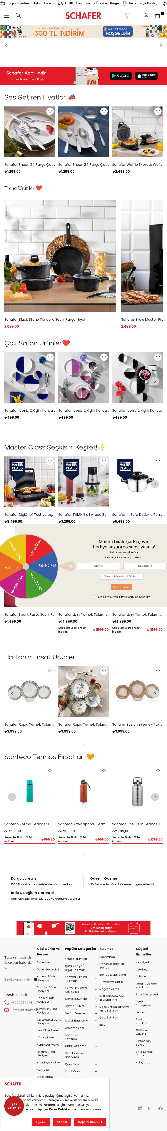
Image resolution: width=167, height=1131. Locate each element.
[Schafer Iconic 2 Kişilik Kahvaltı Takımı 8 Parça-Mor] (29, 427)
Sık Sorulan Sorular (143, 1092)
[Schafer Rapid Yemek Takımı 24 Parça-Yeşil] (29, 741)
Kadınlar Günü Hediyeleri (46, 1049)
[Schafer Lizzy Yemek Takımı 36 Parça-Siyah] (83, 631)
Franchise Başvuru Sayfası (111, 1015)
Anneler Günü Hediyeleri (46, 1027)
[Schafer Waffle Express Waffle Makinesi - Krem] (137, 181)
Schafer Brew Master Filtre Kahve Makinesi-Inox (45, 368)
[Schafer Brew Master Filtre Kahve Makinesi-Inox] (60, 305)
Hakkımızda (107, 1006)
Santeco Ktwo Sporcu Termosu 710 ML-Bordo (29, 873)
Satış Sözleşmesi (147, 1044)
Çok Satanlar (14, 1106)
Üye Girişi (142, 1019)
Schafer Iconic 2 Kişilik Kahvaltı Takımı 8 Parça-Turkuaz (137, 460)
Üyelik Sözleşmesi (143, 1052)
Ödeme (141, 1026)
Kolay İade (143, 1112)
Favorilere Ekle (50, 160)
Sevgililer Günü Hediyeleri (47, 1060)
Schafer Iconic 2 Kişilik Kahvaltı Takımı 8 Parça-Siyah (83, 460)
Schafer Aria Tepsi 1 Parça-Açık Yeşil (137, 663)
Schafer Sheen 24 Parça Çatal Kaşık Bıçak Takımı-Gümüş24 (29, 213)
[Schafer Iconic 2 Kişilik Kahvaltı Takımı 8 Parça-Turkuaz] (137, 427)
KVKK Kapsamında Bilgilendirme (111, 1047)
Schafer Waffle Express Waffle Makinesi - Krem (137, 213)
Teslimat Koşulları (141, 1070)
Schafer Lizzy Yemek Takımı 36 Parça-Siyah (83, 663)
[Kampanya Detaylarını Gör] (83, 31)
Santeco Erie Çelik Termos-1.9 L (83, 873)
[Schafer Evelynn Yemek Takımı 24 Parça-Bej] (83, 741)
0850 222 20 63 (21, 1052)
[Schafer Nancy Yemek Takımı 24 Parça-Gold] (137, 741)
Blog (102, 1074)
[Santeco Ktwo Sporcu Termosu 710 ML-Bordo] (29, 840)
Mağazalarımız (109, 1038)
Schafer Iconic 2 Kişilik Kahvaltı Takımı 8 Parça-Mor (29, 460)
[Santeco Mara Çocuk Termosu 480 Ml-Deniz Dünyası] (137, 840)
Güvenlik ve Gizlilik (111, 1031)
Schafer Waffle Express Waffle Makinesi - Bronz (83, 213)
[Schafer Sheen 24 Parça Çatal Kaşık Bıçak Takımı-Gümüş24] (29, 181)
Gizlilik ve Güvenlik (142, 1081)
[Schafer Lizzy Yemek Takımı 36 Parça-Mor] (29, 631)
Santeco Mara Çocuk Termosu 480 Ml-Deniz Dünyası (137, 873)
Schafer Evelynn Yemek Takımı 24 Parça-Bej (83, 773)
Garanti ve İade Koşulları (146, 1034)
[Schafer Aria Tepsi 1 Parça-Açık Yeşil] (137, 631)
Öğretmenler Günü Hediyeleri (49, 1071)
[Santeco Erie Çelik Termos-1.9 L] (83, 840)
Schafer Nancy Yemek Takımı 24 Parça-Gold (137, 773)
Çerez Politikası (109, 1067)
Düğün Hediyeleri (48, 1019)
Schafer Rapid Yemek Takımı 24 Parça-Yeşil (29, 773)
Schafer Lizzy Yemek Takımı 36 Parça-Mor (29, 663)
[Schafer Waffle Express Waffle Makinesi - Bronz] (83, 181)
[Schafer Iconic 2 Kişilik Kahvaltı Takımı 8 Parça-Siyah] (83, 427)
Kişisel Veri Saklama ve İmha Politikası (114, 1058)
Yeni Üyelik (142, 1011)
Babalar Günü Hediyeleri (46, 1038)
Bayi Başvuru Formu (112, 1024)
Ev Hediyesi (44, 1011)
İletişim (140, 1061)
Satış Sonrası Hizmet (144, 1103)
